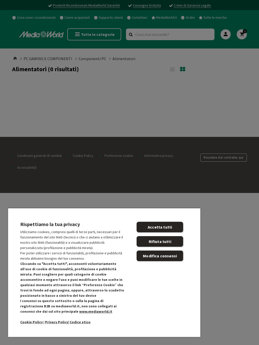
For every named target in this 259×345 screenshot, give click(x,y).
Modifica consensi (160, 255)
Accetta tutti (160, 227)
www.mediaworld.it (95, 311)
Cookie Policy (31, 322)
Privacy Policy (56, 322)
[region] (104, 272)
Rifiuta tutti (160, 241)
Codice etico (80, 322)
